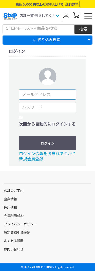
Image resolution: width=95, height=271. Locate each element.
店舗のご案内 (14, 190)
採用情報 (10, 207)
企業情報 (10, 198)
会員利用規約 (14, 215)
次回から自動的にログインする (47, 124)
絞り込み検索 (48, 39)
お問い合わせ (14, 249)
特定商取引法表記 (17, 232)
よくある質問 (14, 240)
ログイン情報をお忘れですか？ (47, 153)
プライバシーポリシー (20, 224)
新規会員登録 (31, 159)
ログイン (48, 143)
